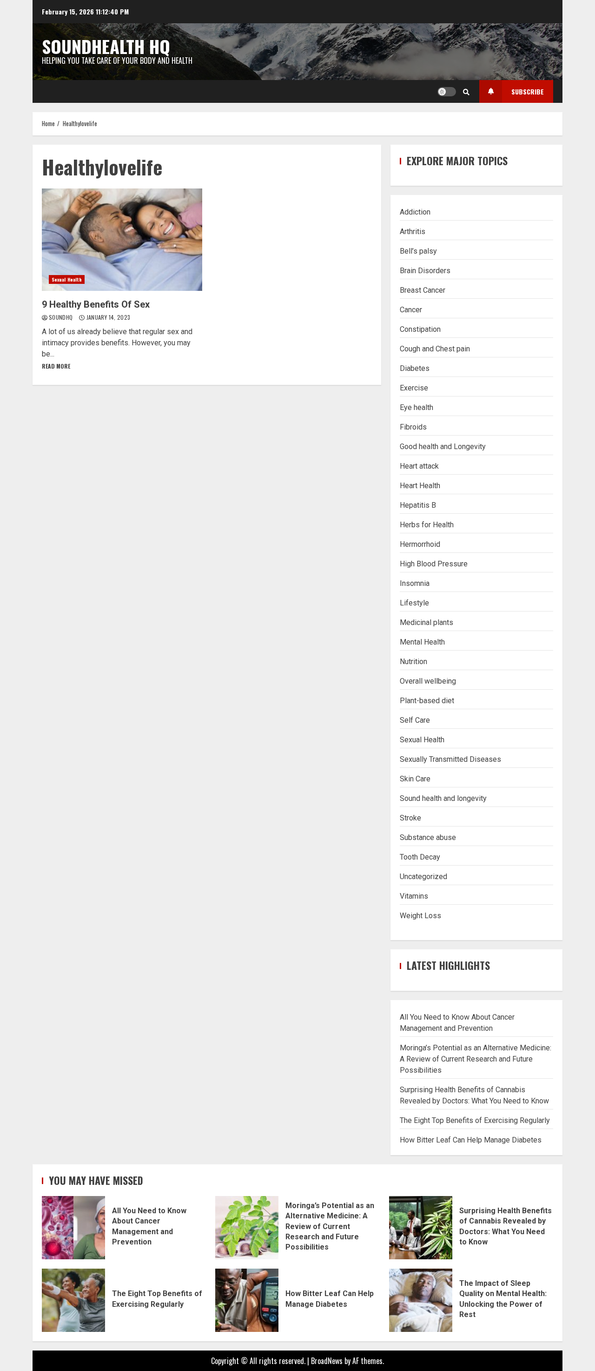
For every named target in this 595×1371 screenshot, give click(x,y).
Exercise (414, 387)
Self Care (415, 720)
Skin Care (415, 778)
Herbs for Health (427, 524)
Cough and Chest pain (435, 348)
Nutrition (413, 661)
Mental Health (422, 642)
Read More (56, 366)
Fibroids (413, 427)
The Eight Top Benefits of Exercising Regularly (475, 1120)
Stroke (410, 817)
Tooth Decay (420, 857)
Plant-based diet (427, 700)
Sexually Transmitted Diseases (450, 759)
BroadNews (327, 1360)
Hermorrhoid (420, 544)
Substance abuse (428, 837)
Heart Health (420, 485)
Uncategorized (423, 876)
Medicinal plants (426, 622)
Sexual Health (67, 279)
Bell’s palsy (418, 251)
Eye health (416, 407)
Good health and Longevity (443, 446)
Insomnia (415, 583)
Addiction (415, 212)
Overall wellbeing (428, 681)
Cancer (411, 309)
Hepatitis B (418, 505)
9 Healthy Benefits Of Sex (122, 239)
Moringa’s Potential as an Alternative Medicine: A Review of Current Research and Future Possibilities (475, 1059)
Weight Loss (420, 915)
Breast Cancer (422, 290)
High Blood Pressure (434, 563)
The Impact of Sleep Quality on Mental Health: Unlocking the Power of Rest (420, 1300)
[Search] (466, 92)
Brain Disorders (425, 270)
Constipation (420, 329)
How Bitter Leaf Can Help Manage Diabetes (471, 1140)
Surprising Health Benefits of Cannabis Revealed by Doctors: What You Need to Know (420, 1227)
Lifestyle (414, 602)
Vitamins (414, 896)
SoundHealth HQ (106, 46)
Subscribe (527, 91)
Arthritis (412, 231)
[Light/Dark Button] (446, 91)
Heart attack (419, 466)
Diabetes (415, 368)
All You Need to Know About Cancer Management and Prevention (73, 1227)
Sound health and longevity (443, 798)
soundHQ (61, 317)
